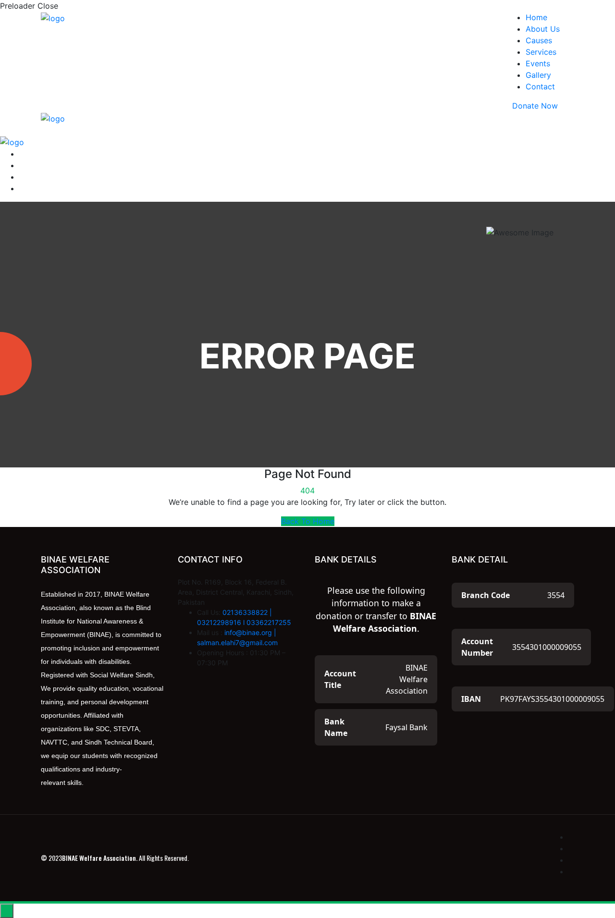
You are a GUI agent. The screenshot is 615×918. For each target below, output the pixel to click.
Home (536, 17)
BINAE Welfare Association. (99, 858)
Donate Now (535, 105)
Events (538, 63)
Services (541, 52)
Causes (539, 40)
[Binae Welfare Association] (53, 17)
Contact (540, 86)
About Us (543, 29)
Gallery (538, 75)
